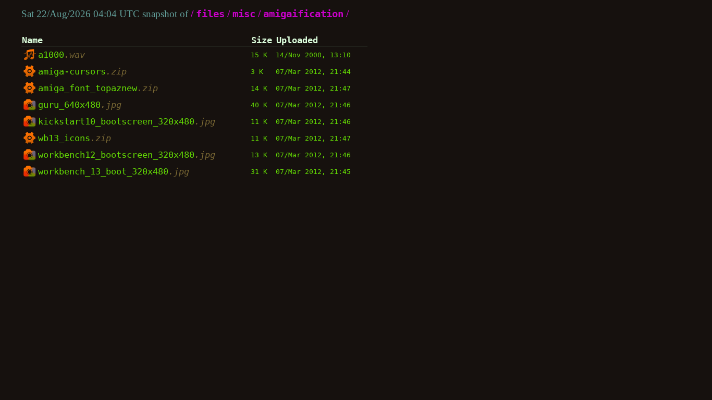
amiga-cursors (82, 71)
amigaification (303, 13)
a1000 (61, 54)
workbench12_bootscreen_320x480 (126, 154)
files (210, 13)
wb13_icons (74, 138)
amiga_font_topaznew (98, 88)
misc (243, 13)
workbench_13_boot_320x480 (113, 171)
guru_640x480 (79, 104)
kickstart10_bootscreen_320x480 (126, 121)
